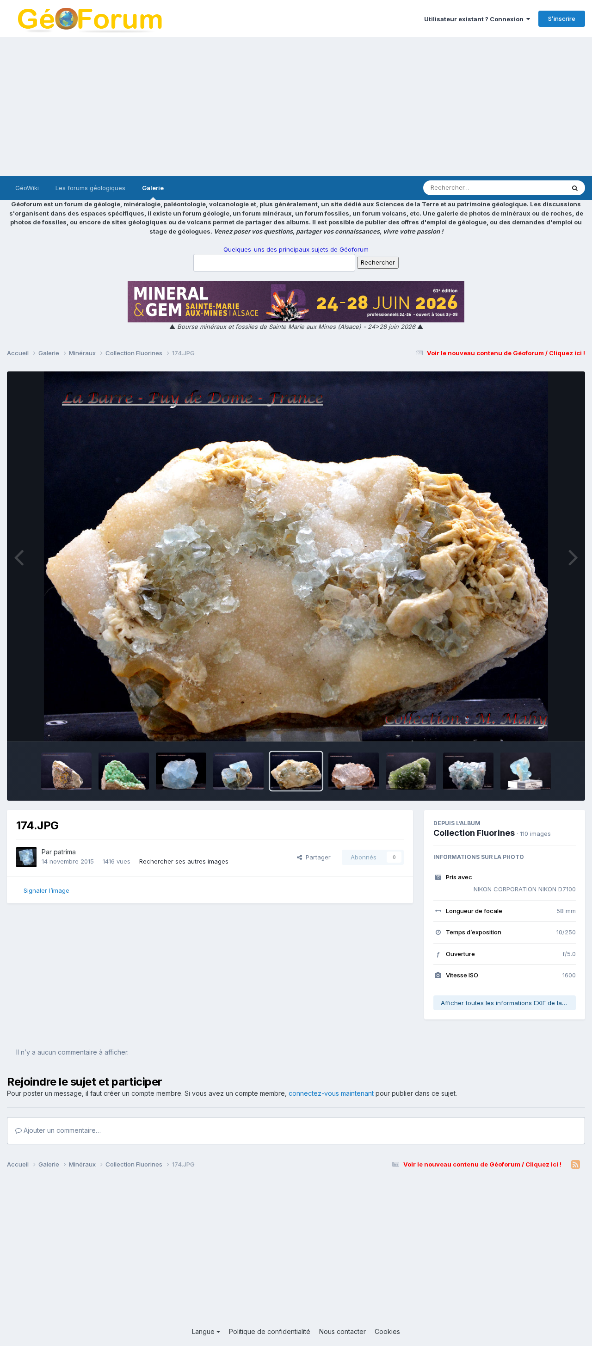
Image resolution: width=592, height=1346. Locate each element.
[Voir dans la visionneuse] (296, 556)
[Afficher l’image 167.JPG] (525, 771)
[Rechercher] (575, 187)
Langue (204, 1331)
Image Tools (546, 725)
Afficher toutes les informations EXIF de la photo (508, 1002)
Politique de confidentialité (269, 1331)
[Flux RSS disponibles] (575, 1164)
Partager (316, 857)
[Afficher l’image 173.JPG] (353, 771)
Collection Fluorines (474, 833)
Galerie (153, 187)
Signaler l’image (46, 890)
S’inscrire (561, 18)
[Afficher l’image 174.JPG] (296, 771)
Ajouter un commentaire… (61, 1130)
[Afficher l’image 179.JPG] (181, 771)
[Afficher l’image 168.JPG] (468, 771)
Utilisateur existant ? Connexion (475, 19)
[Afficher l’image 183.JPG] (66, 771)
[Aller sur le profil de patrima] (26, 857)
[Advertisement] (296, 106)
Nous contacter (342, 1331)
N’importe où (534, 187)
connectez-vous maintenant (331, 1093)
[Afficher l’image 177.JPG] (238, 771)
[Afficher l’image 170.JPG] (411, 771)
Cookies (387, 1331)
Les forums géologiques (90, 187)
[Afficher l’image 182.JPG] (124, 771)
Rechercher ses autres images (183, 861)
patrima (65, 852)
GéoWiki (27, 187)
